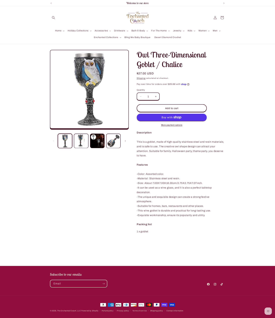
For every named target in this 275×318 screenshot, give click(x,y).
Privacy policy (123, 311)
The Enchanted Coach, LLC (69, 311)
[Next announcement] (223, 3)
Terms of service (139, 311)
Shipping (141, 78)
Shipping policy (156, 311)
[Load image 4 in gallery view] (113, 141)
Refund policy (107, 311)
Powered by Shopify (90, 311)
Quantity (141, 90)
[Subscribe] (103, 284)
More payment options (171, 125)
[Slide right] (125, 140)
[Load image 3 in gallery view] (97, 141)
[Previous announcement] (51, 3)
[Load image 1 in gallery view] (65, 141)
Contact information (174, 311)
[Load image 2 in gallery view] (81, 141)
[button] (53, 17)
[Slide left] (53, 140)
